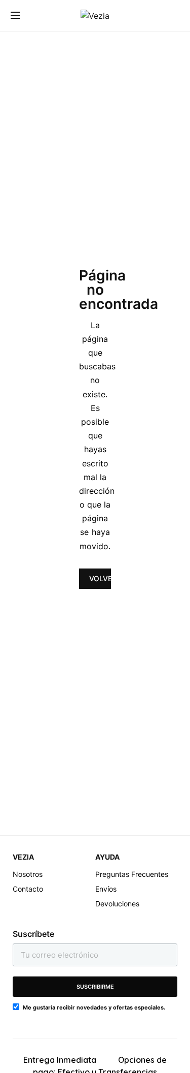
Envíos (106, 889)
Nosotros (28, 874)
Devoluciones (117, 903)
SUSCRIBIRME (95, 986)
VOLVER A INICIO (100, 578)
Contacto (28, 889)
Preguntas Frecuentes (131, 874)
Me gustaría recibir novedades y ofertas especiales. (94, 1007)
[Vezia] (95, 16)
